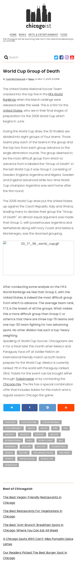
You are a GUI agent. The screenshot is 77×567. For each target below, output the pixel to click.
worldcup (11, 464)
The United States (43, 452)
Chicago (10, 422)
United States (12, 110)
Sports (9, 452)
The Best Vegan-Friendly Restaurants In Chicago (32, 500)
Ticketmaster (25, 379)
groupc (39, 434)
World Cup (47, 458)
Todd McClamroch (15, 79)
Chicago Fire (12, 384)
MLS (61, 440)
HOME (13, 34)
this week (64, 452)
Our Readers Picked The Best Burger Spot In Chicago (35, 555)
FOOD (64, 34)
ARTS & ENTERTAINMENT (43, 34)
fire (55, 428)
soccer (26, 446)
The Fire (23, 452)
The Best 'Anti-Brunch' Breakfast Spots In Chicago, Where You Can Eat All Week (33, 528)
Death (44, 428)
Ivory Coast (45, 440)
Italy (30, 440)
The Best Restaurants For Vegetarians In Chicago (32, 514)
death (31, 428)
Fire (66, 428)
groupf (54, 434)
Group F (24, 434)
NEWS (22, 34)
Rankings (10, 446)
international (13, 440)
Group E (9, 434)
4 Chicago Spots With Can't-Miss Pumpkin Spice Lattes (38, 541)
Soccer (41, 446)
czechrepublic (13, 428)
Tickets (9, 458)
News (31, 79)
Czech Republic (51, 422)
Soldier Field (58, 446)
